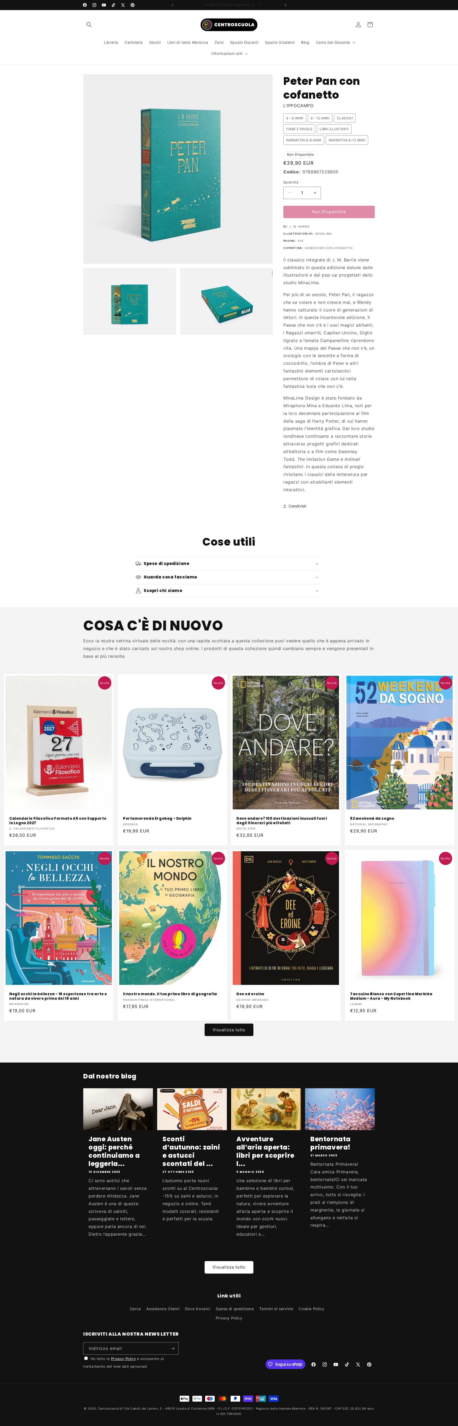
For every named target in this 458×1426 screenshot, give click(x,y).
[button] (89, 24)
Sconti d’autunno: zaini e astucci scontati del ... (191, 1151)
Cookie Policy (311, 1308)
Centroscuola (108, 1408)
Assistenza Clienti (162, 1308)
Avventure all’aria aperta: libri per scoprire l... (265, 1151)
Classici (345, 118)
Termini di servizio (276, 1308)
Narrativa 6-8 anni (303, 140)
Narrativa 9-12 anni (347, 140)
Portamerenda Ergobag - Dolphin (157, 819)
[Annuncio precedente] (172, 5)
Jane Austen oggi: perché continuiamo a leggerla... (114, 1151)
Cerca (135, 1308)
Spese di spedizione (235, 1308)
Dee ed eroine (250, 994)
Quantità (290, 182)
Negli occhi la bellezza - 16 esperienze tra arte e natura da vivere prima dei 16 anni (58, 996)
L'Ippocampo (298, 105)
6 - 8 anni (294, 118)
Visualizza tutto (229, 1029)
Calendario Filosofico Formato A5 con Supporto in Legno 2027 (58, 821)
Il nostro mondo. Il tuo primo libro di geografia (170, 994)
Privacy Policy (229, 1318)
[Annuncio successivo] (285, 5)
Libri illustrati (334, 129)
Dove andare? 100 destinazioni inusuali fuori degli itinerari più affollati (281, 821)
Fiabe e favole (299, 129)
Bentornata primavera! (330, 1143)
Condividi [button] (297, 506)
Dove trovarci (197, 1308)
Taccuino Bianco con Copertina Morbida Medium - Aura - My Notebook (391, 996)
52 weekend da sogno (372, 819)
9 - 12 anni (320, 118)
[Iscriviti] (172, 1348)
